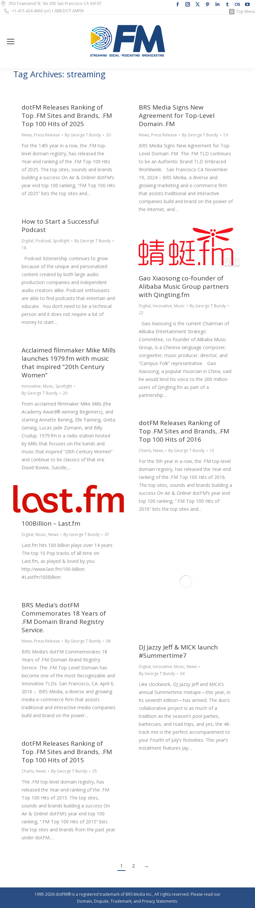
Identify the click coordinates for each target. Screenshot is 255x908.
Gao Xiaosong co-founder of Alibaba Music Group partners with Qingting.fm (184, 286)
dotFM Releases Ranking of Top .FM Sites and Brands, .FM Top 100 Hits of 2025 (67, 115)
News (27, 135)
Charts (145, 450)
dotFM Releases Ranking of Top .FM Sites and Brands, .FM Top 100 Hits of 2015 (67, 751)
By (83, 135)
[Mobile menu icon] (11, 41)
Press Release (47, 135)
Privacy (148, 901)
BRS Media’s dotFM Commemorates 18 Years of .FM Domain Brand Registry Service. (64, 617)
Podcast (43, 241)
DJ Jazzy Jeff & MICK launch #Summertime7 (178, 651)
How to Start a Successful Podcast (60, 225)
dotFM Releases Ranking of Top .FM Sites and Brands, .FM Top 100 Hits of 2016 (184, 431)
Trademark (121, 901)
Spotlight (61, 241)
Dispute (101, 901)
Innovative (162, 306)
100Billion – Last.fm (51, 523)
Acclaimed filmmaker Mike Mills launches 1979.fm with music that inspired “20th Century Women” (69, 362)
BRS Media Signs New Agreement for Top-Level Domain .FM (176, 115)
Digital (28, 241)
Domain (84, 901)
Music (179, 306)
